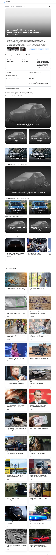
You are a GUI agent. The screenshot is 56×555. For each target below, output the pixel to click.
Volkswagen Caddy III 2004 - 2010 (14, 146)
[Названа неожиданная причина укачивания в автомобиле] (40, 447)
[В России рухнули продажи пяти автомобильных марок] (40, 377)
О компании (8, 553)
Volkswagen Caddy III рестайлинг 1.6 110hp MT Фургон (39, 208)
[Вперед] (48, 249)
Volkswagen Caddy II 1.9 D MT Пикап (16, 139)
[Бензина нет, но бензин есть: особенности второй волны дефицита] (16, 470)
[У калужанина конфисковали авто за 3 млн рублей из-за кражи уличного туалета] (16, 423)
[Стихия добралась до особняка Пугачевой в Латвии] (16, 353)
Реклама (14, 553)
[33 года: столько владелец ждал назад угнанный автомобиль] (16, 447)
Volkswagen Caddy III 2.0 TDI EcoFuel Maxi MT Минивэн (39, 156)
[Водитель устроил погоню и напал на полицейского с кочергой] (40, 517)
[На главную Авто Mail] (8, 2)
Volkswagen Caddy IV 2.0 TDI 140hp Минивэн (16, 228)
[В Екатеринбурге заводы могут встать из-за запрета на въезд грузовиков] (40, 470)
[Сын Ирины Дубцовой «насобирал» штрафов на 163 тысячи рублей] (16, 494)
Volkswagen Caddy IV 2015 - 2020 (14, 216)
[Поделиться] (49, 6)
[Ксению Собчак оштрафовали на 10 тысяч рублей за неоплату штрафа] (40, 400)
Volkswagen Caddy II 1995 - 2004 (13, 96)
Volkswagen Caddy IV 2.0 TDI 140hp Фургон (39, 228)
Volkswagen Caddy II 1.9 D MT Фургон (28, 124)
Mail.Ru (3, 553)
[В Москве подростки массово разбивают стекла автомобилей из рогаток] (16, 283)
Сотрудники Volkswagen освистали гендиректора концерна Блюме (34, 255)
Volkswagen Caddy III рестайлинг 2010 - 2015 (17, 198)
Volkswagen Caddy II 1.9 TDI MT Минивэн (39, 139)
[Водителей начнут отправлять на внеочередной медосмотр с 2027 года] (40, 330)
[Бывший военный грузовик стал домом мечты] (40, 353)
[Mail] (5, 2)
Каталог (7, 6)
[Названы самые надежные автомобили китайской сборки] (40, 540)
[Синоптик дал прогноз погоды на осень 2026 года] (16, 330)
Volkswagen (19, 6)
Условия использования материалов (42, 553)
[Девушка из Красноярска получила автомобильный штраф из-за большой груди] (16, 307)
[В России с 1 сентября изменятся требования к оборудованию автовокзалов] (40, 494)
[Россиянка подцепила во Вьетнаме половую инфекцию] (40, 283)
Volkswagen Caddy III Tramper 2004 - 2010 (16, 164)
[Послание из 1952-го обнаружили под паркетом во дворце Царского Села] (40, 307)
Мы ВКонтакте (25, 553)
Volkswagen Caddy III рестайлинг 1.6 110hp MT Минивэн (16, 208)
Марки (12, 6)
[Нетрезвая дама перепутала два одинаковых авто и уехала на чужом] (16, 400)
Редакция (32, 553)
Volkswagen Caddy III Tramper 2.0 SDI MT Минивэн (28, 192)
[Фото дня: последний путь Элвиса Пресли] (16, 540)
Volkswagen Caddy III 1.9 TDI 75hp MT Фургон (16, 157)
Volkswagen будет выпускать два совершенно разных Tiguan (15, 254)
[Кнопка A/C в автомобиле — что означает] (16, 517)
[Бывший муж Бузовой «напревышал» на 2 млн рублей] (16, 377)
